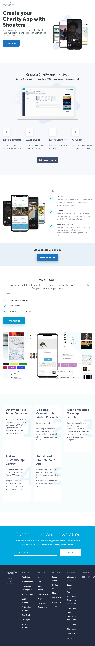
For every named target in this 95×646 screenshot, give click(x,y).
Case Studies (26, 615)
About (40, 577)
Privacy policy (43, 594)
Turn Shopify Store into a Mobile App (71, 600)
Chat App (70, 638)
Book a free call (47, 257)
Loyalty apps (71, 608)
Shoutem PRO (27, 582)
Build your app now (47, 160)
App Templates (27, 594)
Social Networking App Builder (71, 616)
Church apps (71, 629)
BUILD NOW (11, 43)
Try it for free (14, 321)
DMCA (40, 599)
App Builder (26, 577)
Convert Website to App (71, 588)
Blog (54, 593)
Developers (26, 620)
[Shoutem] (8, 4)
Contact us (42, 582)
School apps (71, 624)
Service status (57, 598)
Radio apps (71, 634)
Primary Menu (90, 4)
